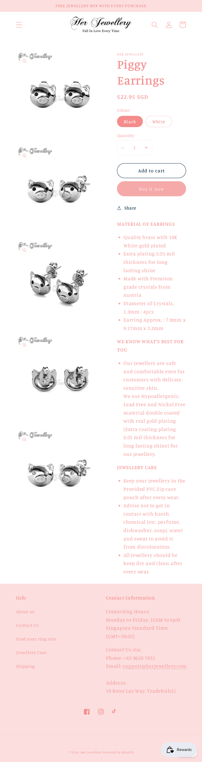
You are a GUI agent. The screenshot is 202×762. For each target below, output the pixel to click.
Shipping (25, 666)
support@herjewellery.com (154, 666)
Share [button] (130, 207)
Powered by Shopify (118, 752)
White (159, 121)
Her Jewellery (91, 752)
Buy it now (151, 189)
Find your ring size (36, 639)
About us (25, 611)
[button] (19, 25)
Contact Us (27, 625)
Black (130, 121)
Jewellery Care (31, 652)
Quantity (125, 135)
